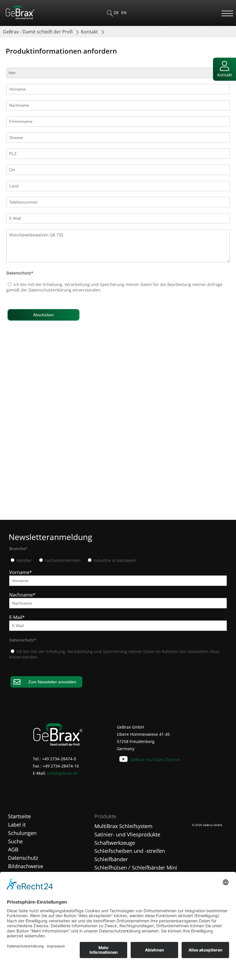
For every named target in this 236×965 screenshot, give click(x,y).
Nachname (22, 595)
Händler (23, 560)
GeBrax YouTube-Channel (155, 759)
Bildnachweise (25, 866)
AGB (13, 849)
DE (116, 12)
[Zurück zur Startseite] (20, 17)
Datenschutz (19, 273)
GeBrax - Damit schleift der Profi (38, 32)
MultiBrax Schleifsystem (123, 826)
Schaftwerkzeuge (114, 842)
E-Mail (17, 617)
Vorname (20, 572)
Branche (18, 548)
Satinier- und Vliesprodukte (127, 834)
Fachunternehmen (62, 560)
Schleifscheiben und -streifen (129, 850)
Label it (17, 824)
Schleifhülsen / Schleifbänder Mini (135, 867)
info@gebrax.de (62, 773)
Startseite (19, 816)
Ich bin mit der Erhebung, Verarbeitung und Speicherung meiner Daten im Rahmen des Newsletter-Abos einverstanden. (114, 654)
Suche (15, 841)
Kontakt (90, 32)
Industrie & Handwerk (114, 560)
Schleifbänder (111, 859)
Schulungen (22, 832)
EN (124, 12)
